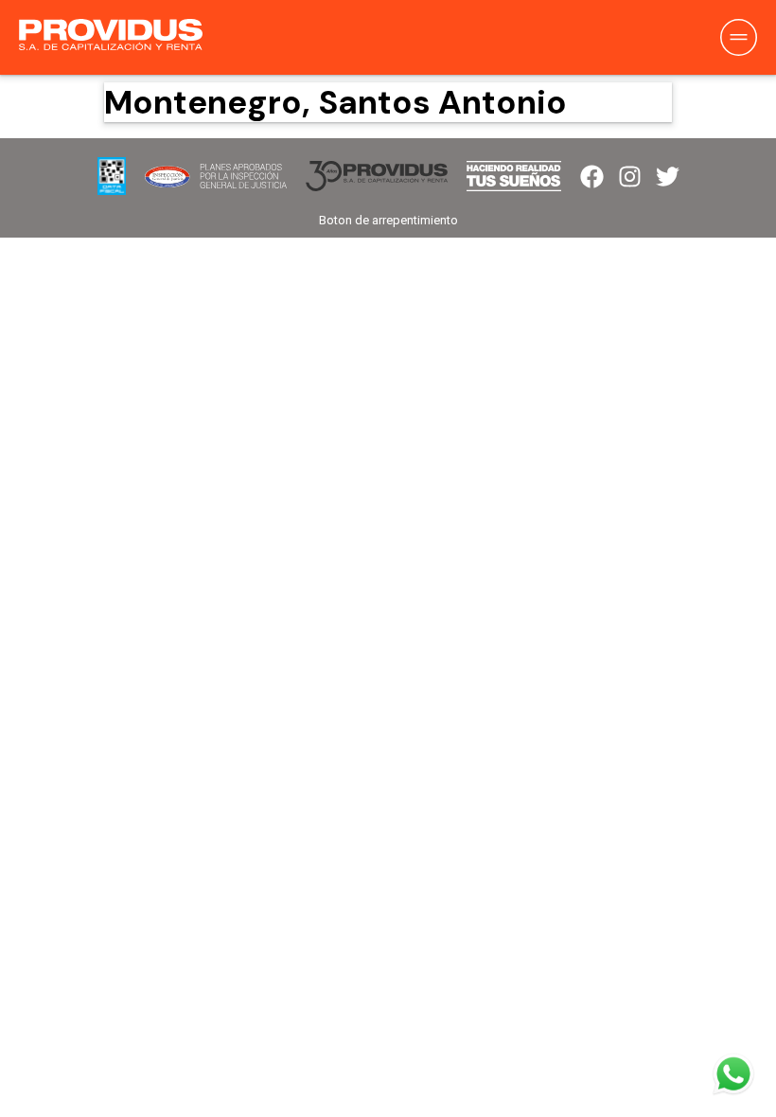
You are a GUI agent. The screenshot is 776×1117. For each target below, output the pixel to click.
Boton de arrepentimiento (388, 220)
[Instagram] (630, 176)
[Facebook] (592, 176)
